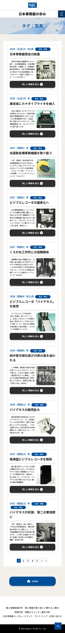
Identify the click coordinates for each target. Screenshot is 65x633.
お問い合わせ (55, 616)
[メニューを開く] (61, 13)
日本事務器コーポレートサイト (18, 616)
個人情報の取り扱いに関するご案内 (42, 608)
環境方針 (19, 612)
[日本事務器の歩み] (32, 5)
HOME (35, 581)
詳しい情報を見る (30, 84)
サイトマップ (41, 616)
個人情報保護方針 (14, 608)
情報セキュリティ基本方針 (37, 612)
